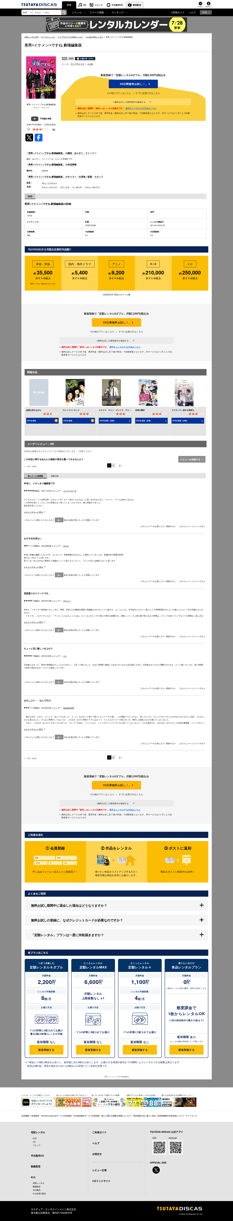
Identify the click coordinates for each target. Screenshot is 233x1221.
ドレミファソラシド (71, 410)
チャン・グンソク (49, 186)
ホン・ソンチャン (49, 182)
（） (54, 129)
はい (59, 519)
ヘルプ (192, 12)
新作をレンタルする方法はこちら (141, 108)
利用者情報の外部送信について (170, 1115)
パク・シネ (64, 186)
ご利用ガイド (177, 12)
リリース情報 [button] (97, 12)
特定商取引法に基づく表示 (144, 1115)
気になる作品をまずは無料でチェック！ (177, 1095)
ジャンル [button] (77, 12)
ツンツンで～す (70, 490)
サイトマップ (191, 1115)
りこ (65, 656)
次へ (121, 465)
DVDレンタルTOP (32, 37)
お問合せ (97, 1154)
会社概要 (25, 1115)
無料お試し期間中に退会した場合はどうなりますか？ (69, 905)
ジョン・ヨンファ (92, 186)
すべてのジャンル (48, 37)
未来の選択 (140, 410)
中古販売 (36, 1190)
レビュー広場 (99, 1170)
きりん (66, 545)
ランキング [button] (118, 12)
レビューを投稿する (190, 459)
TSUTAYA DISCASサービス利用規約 (56, 1115)
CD (84, 4)
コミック (99, 4)
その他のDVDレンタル (94, 37)
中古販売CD (117, 4)
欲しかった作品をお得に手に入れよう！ (72, 1095)
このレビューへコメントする (191, 526)
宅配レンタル (38, 1183)
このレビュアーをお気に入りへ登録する (157, 526)
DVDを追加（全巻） (108, 420)
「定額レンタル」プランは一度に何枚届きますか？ (67, 934)
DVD (69, 4)
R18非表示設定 (39, 1193)
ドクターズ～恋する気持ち (183, 410)
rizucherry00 (68, 707)
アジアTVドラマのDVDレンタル (70, 37)
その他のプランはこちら (119, 93)
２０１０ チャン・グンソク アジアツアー (118, 410)
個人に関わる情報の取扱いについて (116, 1115)
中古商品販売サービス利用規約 (86, 1115)
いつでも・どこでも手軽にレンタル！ (36, 1095)
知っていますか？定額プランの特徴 (105, 1095)
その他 (90, 64)
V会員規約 (34, 1115)
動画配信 (137, 4)
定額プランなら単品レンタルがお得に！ (142, 1095)
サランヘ (67, 600)
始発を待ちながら (33, 410)
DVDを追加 (31, 420)
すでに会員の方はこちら (148, 93)
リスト (200, 7)
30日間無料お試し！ (133, 84)
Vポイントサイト (101, 1181)
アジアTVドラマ (77, 64)
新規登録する (46, 1050)
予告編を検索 (45, 118)
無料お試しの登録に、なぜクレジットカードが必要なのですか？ (77, 920)
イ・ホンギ (77, 186)
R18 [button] (204, 12)
